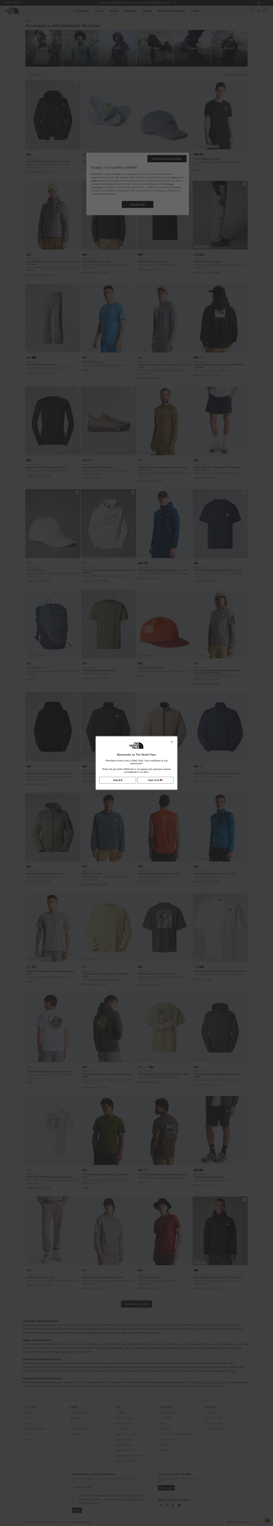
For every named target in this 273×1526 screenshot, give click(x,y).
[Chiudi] (172, 742)
